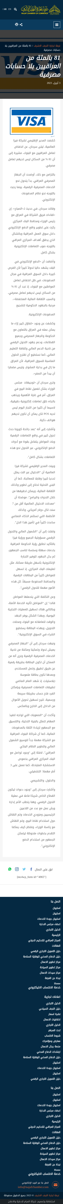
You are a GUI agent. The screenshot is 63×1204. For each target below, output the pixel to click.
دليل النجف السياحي (49, 1008)
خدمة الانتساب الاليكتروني (44, 987)
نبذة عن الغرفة (52, 978)
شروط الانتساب (52, 1035)
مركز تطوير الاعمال (50, 962)
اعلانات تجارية (52, 996)
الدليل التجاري (53, 929)
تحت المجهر (54, 1030)
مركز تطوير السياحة (50, 967)
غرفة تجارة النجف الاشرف (46, 45)
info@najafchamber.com (33, 1187)
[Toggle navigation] (57, 24)
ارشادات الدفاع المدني (48, 1052)
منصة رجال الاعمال (50, 1046)
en (9, 9)
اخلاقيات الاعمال (51, 1019)
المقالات (56, 945)
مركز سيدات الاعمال (50, 972)
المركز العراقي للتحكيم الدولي (44, 940)
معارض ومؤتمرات (51, 1041)
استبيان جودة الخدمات (48, 919)
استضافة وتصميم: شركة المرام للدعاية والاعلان (31, 1201)
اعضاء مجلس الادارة (49, 924)
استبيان (56, 908)
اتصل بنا (55, 901)
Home (57, 983)
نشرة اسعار (54, 1014)
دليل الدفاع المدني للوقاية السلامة (41, 956)
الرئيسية (56, 935)
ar (5, 9)
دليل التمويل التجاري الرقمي (45, 951)
